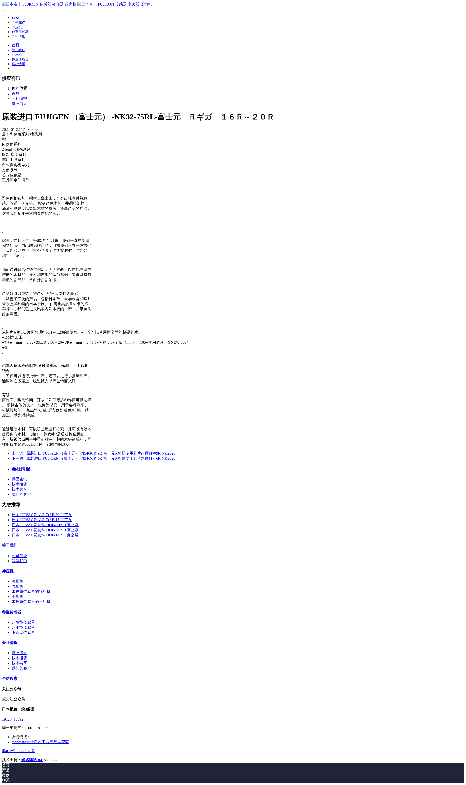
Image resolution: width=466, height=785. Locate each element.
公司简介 (19, 556)
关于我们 (9, 545)
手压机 (17, 596)
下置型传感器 (23, 632)
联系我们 (19, 561)
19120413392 (12, 719)
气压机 (17, 586)
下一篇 (93, 458)
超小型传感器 (23, 627)
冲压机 (8, 571)
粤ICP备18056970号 (18, 751)
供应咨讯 (19, 103)
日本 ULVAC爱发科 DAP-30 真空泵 (42, 515)
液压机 (17, 581)
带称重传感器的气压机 (31, 591)
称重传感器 (11, 612)
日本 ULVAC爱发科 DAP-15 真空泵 (42, 520)
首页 (15, 18)
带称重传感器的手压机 (31, 602)
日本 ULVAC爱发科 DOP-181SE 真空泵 (45, 535)
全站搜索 (9, 678)
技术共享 (19, 489)
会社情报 (19, 98)
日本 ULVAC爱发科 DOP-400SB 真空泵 (45, 525)
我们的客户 (21, 494)
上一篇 (93, 453)
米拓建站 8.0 (32, 760)
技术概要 (19, 484)
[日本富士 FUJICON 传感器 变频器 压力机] (233, 4)
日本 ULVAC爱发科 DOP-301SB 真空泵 (45, 530)
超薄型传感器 (23, 622)
